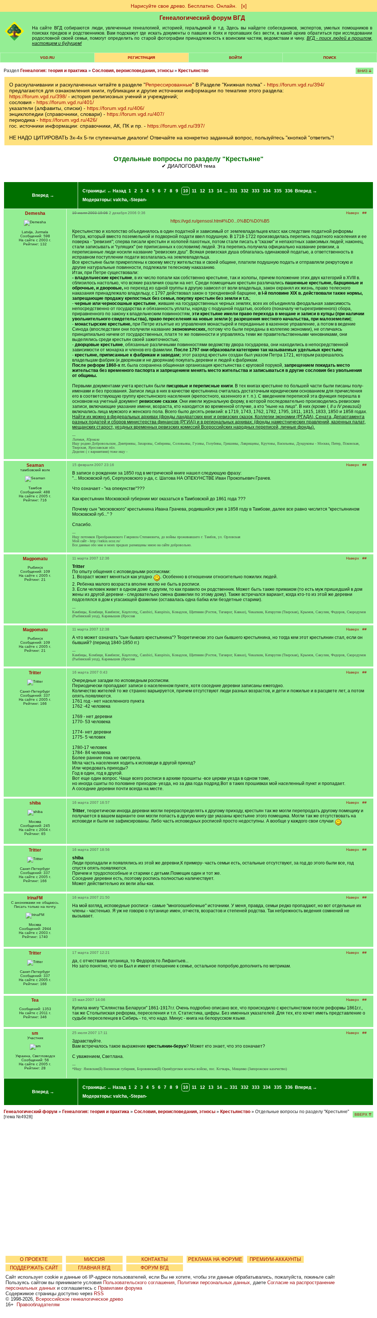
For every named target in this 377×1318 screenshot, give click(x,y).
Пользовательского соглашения (139, 1282)
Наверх (352, 213)
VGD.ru (47, 58)
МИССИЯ (94, 1259)
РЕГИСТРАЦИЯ (141, 58)
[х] (244, 6)
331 (233, 190)
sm (35, 1033)
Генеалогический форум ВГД (202, 18)
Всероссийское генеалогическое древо (79, 1299)
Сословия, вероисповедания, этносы (132, 70)
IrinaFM (35, 897)
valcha (120, 199)
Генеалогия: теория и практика (53, 70)
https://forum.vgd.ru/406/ (115, 108)
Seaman (35, 465)
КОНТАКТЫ (154, 1259)
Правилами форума (120, 1288)
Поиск (329, 58)
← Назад (116, 190)
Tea (35, 1000)
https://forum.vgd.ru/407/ (135, 114)
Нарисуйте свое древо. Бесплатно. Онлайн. (184, 6)
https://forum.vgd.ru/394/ (295, 85)
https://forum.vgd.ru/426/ (68, 120)
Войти (235, 58)
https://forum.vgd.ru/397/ (176, 126)
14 (219, 190)
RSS (99, 1293)
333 (256, 190)
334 (267, 190)
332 (245, 190)
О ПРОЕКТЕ (34, 1259)
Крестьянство (193, 70)
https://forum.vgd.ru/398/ (38, 96)
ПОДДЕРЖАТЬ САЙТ (34, 1268)
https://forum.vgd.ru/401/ (65, 102)
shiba (35, 803)
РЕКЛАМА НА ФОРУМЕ (215, 1259)
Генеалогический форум (30, 1111)
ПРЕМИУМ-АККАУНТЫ (275, 1259)
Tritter (35, 672)
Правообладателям (38, 1304)
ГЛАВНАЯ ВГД (94, 1268)
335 (278, 190)
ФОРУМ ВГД (155, 1268)
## (364, 213)
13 (211, 190)
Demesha (35, 213)
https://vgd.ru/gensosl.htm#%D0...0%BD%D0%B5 (219, 221)
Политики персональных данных (213, 1282)
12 (202, 190)
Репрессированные (168, 85)
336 (289, 190)
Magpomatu (35, 558)
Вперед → (43, 195)
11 (194, 190)
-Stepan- (138, 199)
